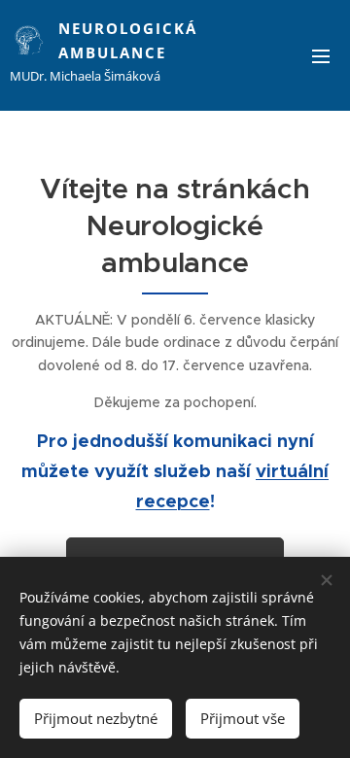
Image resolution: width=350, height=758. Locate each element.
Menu (320, 55)
